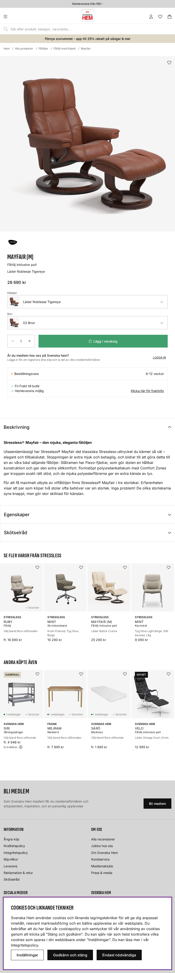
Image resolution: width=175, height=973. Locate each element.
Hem (7, 48)
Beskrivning (16, 427)
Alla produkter (24, 48)
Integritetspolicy (16, 853)
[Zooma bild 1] (87, 143)
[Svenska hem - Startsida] (87, 16)
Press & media (101, 873)
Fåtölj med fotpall (65, 48)
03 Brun (29, 323)
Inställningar (27, 955)
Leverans (10, 866)
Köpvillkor (11, 859)
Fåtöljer (43, 48)
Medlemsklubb (102, 866)
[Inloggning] (151, 17)
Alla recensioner (103, 839)
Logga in (159, 357)
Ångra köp (11, 839)
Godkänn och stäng (70, 955)
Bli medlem (157, 804)
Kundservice (100, 859)
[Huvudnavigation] (15, 17)
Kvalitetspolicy (14, 846)
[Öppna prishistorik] (20, 747)
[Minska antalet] (13, 341)
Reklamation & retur (18, 873)
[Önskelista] (160, 17)
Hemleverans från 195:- (87, 3)
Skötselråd (15, 532)
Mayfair (86, 48)
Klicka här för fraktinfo (147, 391)
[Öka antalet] (29, 341)
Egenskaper (17, 514)
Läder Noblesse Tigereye (42, 302)
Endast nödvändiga (119, 955)
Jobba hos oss (102, 846)
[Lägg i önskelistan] (169, 63)
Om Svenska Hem (104, 853)
